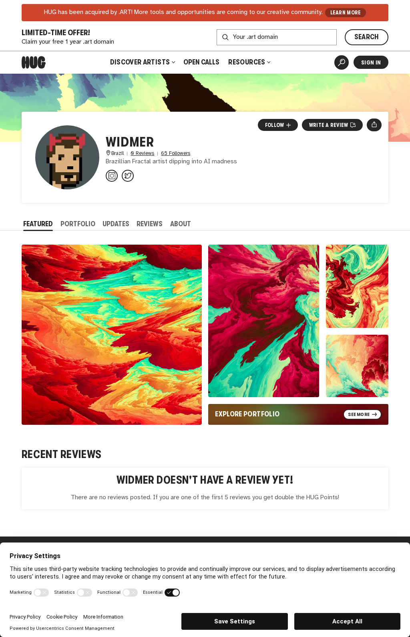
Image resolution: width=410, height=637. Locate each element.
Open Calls (201, 62)
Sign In (371, 62)
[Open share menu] (374, 125)
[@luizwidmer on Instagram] (112, 176)
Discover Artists (140, 62)
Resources (247, 62)
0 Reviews (142, 153)
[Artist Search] (341, 62)
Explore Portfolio (247, 414)
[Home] (34, 62)
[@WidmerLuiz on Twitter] (128, 176)
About (180, 224)
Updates (115, 224)
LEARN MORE (345, 13)
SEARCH (366, 37)
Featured (38, 224)
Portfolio (77, 224)
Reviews (150, 224)
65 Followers (175, 153)
